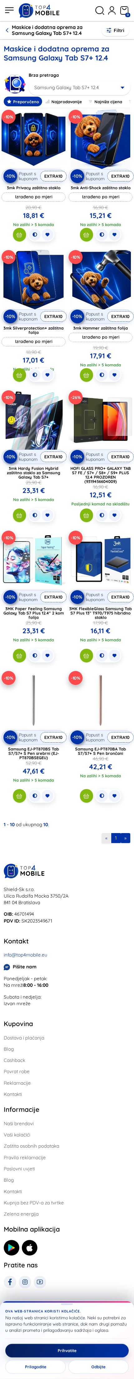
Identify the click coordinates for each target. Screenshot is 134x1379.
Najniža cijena (108, 101)
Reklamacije (17, 1083)
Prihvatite (67, 1350)
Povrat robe (17, 1071)
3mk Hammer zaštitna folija (100, 327)
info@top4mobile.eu (25, 955)
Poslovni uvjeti (19, 1169)
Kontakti (13, 1094)
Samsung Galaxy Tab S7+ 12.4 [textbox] (66, 87)
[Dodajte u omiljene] (47, 235)
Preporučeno (26, 101)
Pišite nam (24, 967)
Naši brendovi (19, 1123)
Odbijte (98, 1366)
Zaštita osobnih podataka (31, 1146)
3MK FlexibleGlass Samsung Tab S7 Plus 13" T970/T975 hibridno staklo (100, 613)
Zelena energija (21, 1214)
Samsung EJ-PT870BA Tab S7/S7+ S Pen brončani (100, 751)
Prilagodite (35, 1366)
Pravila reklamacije (25, 1157)
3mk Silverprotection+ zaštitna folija (33, 330)
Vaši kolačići (17, 1135)
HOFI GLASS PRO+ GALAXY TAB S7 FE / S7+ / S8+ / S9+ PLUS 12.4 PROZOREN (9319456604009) (100, 475)
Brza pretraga (44, 75)
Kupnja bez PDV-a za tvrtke (34, 1203)
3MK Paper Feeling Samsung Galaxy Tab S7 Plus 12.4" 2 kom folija (33, 613)
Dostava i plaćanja (24, 1038)
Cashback (14, 1060)
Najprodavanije (66, 101)
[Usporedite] (35, 235)
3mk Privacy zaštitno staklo (33, 187)
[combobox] (79, 87)
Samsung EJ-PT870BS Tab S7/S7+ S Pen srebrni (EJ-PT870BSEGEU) (33, 753)
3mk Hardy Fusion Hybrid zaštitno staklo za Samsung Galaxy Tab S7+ (33, 473)
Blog (9, 1049)
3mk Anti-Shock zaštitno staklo (101, 187)
